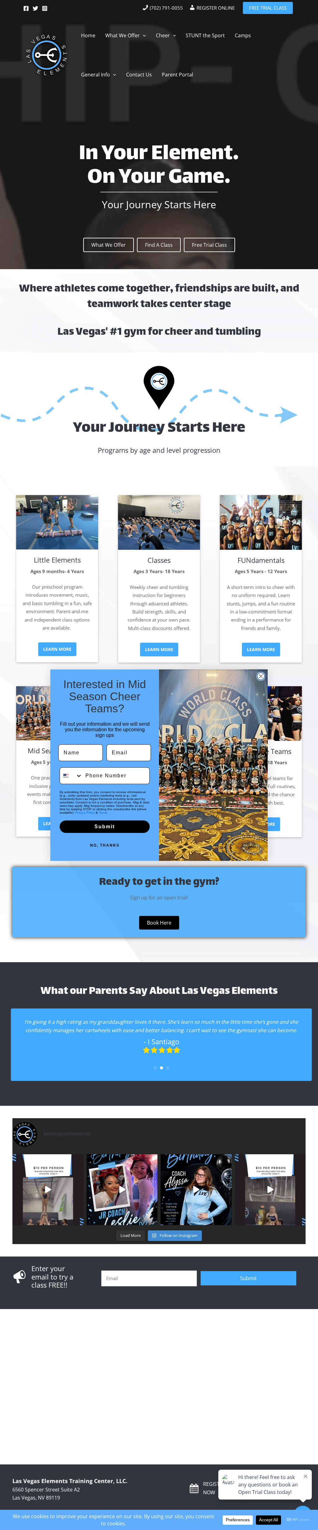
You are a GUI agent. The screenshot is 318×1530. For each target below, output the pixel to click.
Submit (104, 826)
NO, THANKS (105, 845)
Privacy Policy (85, 812)
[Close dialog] (261, 676)
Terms (103, 812)
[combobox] (71, 776)
